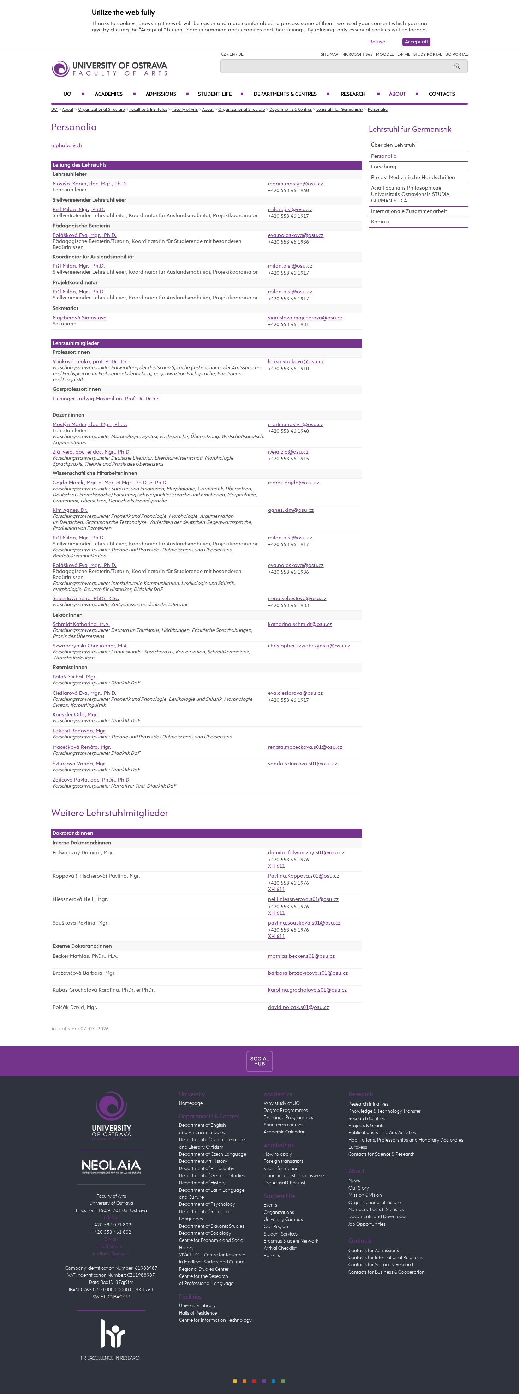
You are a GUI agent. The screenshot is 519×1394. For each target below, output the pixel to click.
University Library (197, 1305)
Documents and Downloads (377, 1216)
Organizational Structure (101, 110)
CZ (223, 55)
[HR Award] (111, 1339)
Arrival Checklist (280, 1248)
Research (360, 94)
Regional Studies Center (204, 1269)
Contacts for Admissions (373, 1250)
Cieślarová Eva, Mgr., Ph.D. (85, 693)
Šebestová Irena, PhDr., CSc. (86, 598)
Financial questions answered (295, 1175)
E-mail (403, 55)
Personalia (378, 110)
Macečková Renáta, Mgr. (82, 747)
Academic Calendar (284, 1132)
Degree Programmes (286, 1110)
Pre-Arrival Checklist (284, 1182)
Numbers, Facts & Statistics (376, 1209)
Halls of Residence (198, 1313)
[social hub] (259, 1061)
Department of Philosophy (206, 1168)
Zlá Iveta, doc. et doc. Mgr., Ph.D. (92, 452)
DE (241, 55)
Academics (115, 94)
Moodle (385, 55)
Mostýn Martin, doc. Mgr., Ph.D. (90, 183)
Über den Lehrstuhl (394, 145)
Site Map (329, 55)
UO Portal (456, 55)
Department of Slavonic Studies (211, 1226)
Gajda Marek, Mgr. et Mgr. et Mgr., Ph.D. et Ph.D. (110, 482)
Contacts (442, 94)
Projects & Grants (366, 1125)
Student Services (281, 1234)
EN (232, 55)
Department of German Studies (212, 1175)
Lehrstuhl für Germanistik (339, 110)
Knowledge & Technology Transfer (384, 1111)
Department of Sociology (205, 1233)
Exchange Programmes (288, 1117)
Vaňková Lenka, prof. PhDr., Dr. (90, 361)
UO (74, 94)
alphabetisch (66, 145)
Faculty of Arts (185, 110)
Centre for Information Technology (215, 1320)
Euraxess (357, 1147)
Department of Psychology (207, 1204)
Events (270, 1205)
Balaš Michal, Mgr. (75, 677)
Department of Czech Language (212, 1154)
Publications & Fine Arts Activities (382, 1132)
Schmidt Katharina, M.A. (81, 624)
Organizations (279, 1212)
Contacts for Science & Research (381, 1154)
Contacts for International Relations (385, 1257)
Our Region (276, 1226)
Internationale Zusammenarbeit (409, 211)
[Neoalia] (111, 1166)
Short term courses (283, 1125)
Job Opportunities (367, 1224)
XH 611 (276, 866)
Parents (272, 1255)
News (354, 1180)
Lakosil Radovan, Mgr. (79, 731)
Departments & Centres (291, 94)
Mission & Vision (365, 1195)
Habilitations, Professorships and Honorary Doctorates (405, 1140)
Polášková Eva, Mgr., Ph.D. (85, 235)
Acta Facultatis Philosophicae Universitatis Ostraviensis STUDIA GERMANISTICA (410, 194)
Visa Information (281, 1168)
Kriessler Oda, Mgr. (75, 714)
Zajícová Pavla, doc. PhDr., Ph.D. (92, 780)
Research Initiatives (368, 1104)
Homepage (191, 1103)
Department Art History (203, 1161)
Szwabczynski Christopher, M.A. (90, 646)
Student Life (221, 94)
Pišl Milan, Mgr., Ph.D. (79, 209)
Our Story (358, 1188)
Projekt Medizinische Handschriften (413, 177)
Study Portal (427, 55)
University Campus (283, 1219)
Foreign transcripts (283, 1161)
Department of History (202, 1182)
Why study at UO (282, 1103)
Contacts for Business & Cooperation (386, 1272)
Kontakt (380, 222)
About (403, 94)
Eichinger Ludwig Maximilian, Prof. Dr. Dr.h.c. (107, 398)
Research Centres (366, 1118)
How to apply (278, 1154)
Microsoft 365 (357, 55)
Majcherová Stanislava (80, 318)
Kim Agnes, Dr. (70, 510)
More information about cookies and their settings (245, 29)
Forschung (383, 166)
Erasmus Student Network (291, 1241)
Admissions (167, 94)
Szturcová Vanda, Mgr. (79, 763)
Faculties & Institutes (148, 110)
